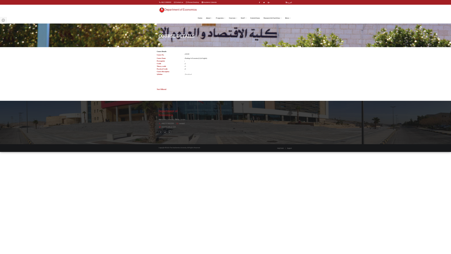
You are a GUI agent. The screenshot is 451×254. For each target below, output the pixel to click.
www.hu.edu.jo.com (168, 127)
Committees (255, 18)
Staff (243, 18)
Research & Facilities (272, 18)
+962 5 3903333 (165, 2)
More (287, 18)
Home (200, 18)
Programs (220, 18)
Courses (232, 18)
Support (289, 148)
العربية (289, 2)
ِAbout (208, 18)
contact (182, 123)
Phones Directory (193, 2)
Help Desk (280, 148)
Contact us (179, 2)
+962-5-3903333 (167, 123)
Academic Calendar (210, 2)
